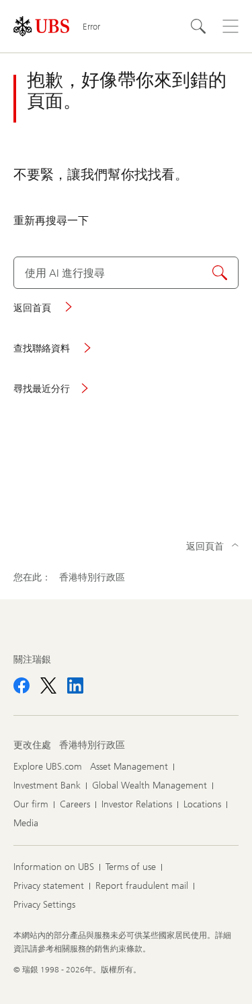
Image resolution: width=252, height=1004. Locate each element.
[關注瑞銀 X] (48, 685)
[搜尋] (198, 26)
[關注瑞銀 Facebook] (21, 685)
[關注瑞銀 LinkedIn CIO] (75, 685)
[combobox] (126, 273)
